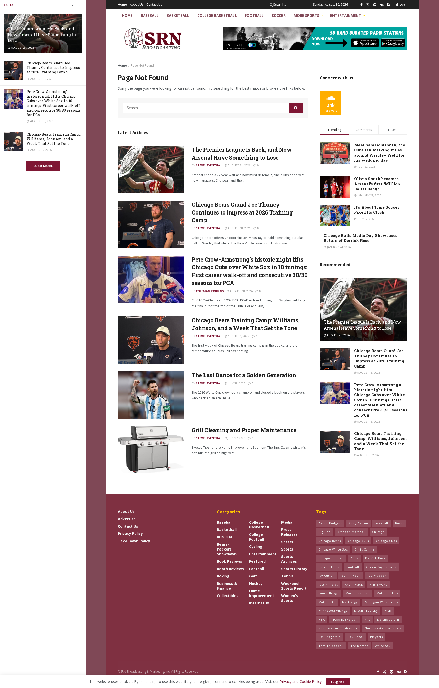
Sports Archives (289, 559)
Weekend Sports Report (294, 586)
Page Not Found (142, 65)
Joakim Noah (351, 575)
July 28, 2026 (236, 383)
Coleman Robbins (210, 291)
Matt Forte (327, 602)
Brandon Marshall (351, 532)
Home (122, 4)
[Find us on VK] (382, 4)
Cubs (354, 558)
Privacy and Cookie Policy (301, 681)
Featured (257, 561)
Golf (253, 576)
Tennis (287, 576)
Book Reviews (229, 561)
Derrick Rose (375, 558)
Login (403, 4)
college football (331, 558)
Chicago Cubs (386, 541)
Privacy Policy (130, 533)
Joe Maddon (377, 575)
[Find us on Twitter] (368, 4)
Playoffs (376, 637)
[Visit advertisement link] (315, 38)
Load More (43, 166)
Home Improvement (261, 593)
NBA (322, 619)
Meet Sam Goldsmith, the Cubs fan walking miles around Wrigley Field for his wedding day (379, 152)
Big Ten (325, 532)
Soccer (279, 15)
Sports (287, 549)
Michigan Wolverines (381, 602)
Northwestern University (338, 628)
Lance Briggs (329, 593)
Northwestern (388, 619)
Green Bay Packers (381, 567)
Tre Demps (359, 646)
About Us (136, 4)
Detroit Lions (329, 567)
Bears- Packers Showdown (227, 549)
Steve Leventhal (209, 165)
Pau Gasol (355, 637)
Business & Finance (227, 586)
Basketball (178, 15)
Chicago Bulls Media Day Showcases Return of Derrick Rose (360, 238)
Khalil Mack (354, 584)
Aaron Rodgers (330, 523)
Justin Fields (328, 584)
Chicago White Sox (333, 549)
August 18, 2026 (238, 228)
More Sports (306, 15)
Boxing (223, 576)
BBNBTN (224, 536)
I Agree (338, 681)
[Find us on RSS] (388, 4)
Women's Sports (289, 598)
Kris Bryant (378, 584)
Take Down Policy (134, 541)
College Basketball (217, 15)
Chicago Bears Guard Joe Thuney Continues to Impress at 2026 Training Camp (53, 67)
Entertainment (345, 15)
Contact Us (154, 4)
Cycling (255, 546)
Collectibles (227, 595)
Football (254, 15)
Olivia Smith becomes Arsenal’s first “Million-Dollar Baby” (378, 183)
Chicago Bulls (358, 541)
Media (286, 522)
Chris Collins (364, 549)
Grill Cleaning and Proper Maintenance (244, 430)
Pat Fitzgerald (330, 637)
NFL (367, 619)
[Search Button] (270, 4)
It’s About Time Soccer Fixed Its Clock (376, 210)
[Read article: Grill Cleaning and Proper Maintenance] (151, 449)
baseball (381, 523)
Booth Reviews (230, 568)
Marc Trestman (358, 593)
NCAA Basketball (344, 619)
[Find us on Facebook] (361, 4)
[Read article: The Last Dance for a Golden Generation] (151, 395)
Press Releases (289, 532)
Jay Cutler (326, 575)
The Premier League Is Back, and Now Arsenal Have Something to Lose (42, 34)
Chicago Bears (330, 541)
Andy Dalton (358, 523)
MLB (388, 611)
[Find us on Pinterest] (374, 4)
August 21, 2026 (238, 165)
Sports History (294, 568)
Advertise (127, 518)
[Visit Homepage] (154, 38)
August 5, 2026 (238, 336)
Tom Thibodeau (331, 646)
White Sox (383, 646)
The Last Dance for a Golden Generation (244, 375)
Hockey (256, 583)
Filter (74, 5)
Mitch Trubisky (366, 611)
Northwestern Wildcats (383, 628)
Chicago (378, 532)
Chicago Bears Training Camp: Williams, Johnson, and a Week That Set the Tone (54, 139)
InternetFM (259, 603)
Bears (399, 523)
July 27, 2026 (236, 438)
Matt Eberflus (387, 593)
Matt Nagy (350, 602)
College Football (256, 537)
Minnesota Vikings (333, 611)
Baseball (150, 15)
